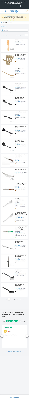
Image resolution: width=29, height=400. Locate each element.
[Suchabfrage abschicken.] (2, 30)
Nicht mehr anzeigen (15, 6)
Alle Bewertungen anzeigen (13, 351)
